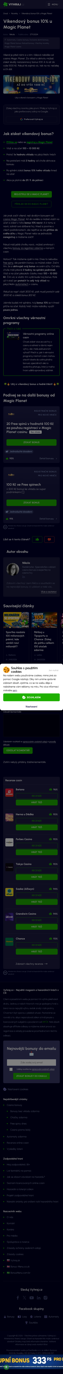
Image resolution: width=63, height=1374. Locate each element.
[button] (53, 669)
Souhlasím (34, 697)
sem (15, 690)
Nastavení (31, 706)
